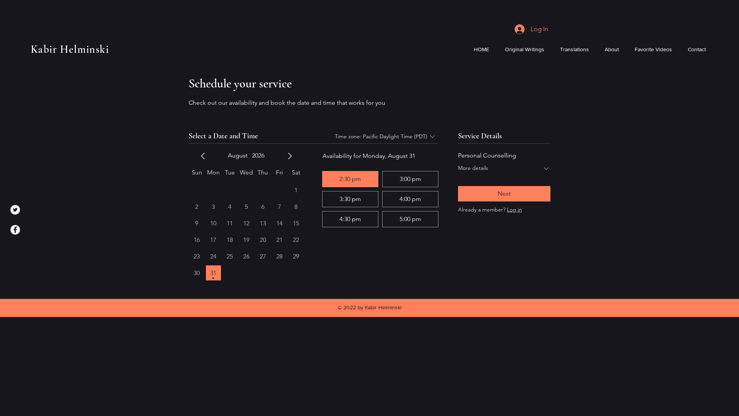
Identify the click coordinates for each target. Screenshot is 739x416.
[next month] (289, 156)
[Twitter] (15, 210)
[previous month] (202, 156)
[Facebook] (15, 230)
